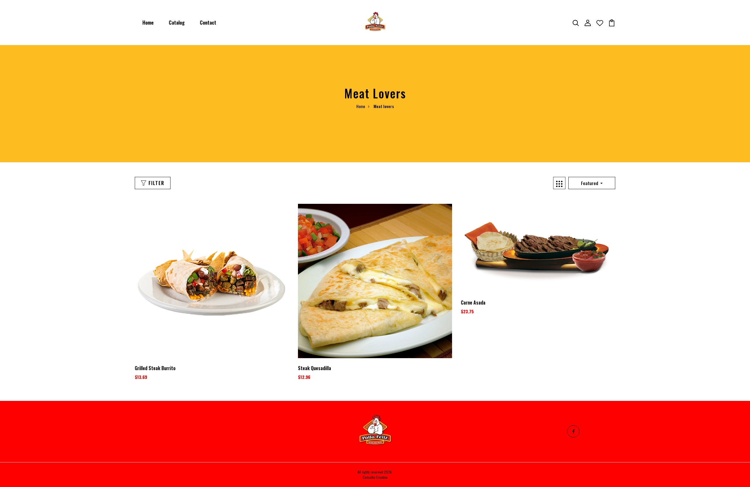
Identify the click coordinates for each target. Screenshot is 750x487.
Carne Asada (473, 302)
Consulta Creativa (375, 477)
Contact (208, 22)
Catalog (177, 22)
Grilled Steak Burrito (155, 368)
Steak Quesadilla (314, 368)
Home (148, 22)
